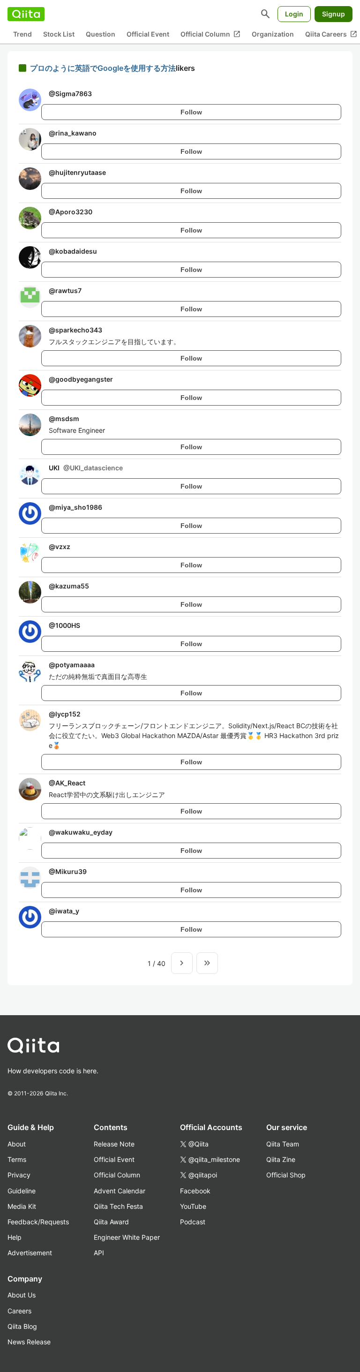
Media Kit (22, 1206)
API (99, 1253)
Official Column (210, 34)
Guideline (22, 1191)
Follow (191, 112)
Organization (273, 34)
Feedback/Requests (38, 1222)
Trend (22, 34)
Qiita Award (111, 1222)
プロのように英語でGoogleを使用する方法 (103, 68)
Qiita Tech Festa (118, 1206)
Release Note (114, 1144)
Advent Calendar (119, 1191)
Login (294, 14)
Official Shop (286, 1175)
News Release (29, 1342)
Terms (17, 1159)
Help (15, 1237)
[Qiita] (26, 14)
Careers (19, 1311)
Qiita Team (282, 1144)
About (17, 1144)
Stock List (59, 34)
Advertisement (30, 1253)
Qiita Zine (280, 1159)
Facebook (195, 1191)
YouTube (193, 1206)
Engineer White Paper (127, 1237)
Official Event (148, 34)
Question (100, 34)
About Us (22, 1295)
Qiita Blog (22, 1326)
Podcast (192, 1222)
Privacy (19, 1175)
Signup (333, 14)
